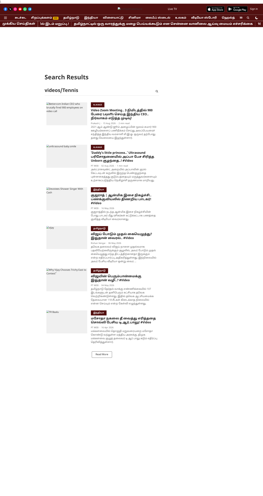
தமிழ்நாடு (71, 18)
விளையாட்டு (113, 18)
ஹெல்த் (228, 18)
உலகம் (180, 18)
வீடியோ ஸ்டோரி (204, 18)
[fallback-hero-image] (68, 121)
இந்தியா (91, 18)
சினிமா (134, 18)
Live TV (172, 9)
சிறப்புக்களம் (41, 18)
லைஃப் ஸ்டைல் (158, 18)
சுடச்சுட (20, 18)
